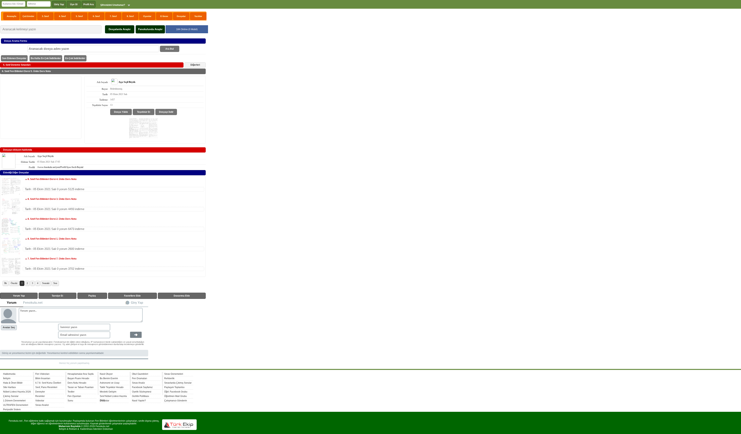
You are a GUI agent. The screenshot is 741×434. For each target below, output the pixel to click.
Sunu (70, 400)
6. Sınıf (96, 16)
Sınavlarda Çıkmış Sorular (178, 382)
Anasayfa (11, 16)
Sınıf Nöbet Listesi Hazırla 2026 (113, 396)
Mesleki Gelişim (108, 391)
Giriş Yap (59, 4)
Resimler (40, 396)
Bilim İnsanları (42, 378)
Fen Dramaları (139, 378)
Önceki (14, 283)
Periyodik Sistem (12, 409)
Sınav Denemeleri (173, 374)
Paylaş (92, 295)
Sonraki (45, 283)
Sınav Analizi (42, 405)
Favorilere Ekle (132, 295)
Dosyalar (181, 16)
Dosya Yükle (121, 112)
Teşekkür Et (143, 112)
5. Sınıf (79, 16)
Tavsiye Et (57, 295)
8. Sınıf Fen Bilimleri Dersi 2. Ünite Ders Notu (52, 219)
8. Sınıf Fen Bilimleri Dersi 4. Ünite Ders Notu (52, 179)
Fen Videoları (42, 374)
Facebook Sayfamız (142, 387)
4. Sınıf (62, 16)
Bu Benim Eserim (109, 378)
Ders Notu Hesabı (77, 382)
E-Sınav (164, 16)
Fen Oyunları (74, 396)
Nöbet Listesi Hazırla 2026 (17, 391)
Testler (71, 391)
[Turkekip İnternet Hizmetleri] (179, 429)
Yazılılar (198, 16)
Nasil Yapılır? (139, 400)
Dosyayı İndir (166, 112)
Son (55, 283)
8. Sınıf (130, 16)
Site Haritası (9, 387)
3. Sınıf (45, 16)
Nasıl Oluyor (106, 374)
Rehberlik (169, 378)
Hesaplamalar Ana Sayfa (81, 374)
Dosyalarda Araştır (120, 29)
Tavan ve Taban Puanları (81, 387)
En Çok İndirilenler (75, 58)
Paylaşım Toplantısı (174, 387)
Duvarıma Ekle (182, 295)
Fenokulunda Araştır (150, 29)
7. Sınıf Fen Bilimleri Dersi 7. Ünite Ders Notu (52, 258)
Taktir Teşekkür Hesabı (112, 387)
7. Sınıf (113, 16)
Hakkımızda (9, 374)
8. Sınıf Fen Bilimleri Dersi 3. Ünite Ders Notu (52, 199)
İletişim (6, 378)
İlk (5, 283)
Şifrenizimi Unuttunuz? (112, 5)
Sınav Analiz (138, 382)
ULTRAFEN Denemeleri (15, 405)
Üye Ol (73, 4)
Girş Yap (137, 302)
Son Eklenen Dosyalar (14, 58)
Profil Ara (88, 4)
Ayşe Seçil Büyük (45, 156)
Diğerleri (195, 65)
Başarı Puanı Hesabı (78, 378)
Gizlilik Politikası (140, 396)
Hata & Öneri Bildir (13, 382)
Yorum (11, 302)
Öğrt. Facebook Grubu (175, 391)
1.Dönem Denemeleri (14, 400)
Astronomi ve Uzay (109, 382)
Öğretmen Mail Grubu (175, 396)
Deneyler (40, 391)
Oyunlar (147, 16)
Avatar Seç (9, 327)
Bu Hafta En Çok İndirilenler (46, 58)
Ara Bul (169, 48)
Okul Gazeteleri (140, 374)
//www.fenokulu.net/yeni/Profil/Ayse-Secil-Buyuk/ (60, 167)
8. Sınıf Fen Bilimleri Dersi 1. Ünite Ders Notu (52, 238)
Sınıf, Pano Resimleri (46, 387)
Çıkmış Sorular (11, 396)
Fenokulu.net (32, 302)
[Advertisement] (40, 107)
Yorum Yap (19, 295)
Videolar (39, 400)
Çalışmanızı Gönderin (175, 400)
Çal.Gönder (28, 16)
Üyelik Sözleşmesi (141, 391)
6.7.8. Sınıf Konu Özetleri (48, 382)
